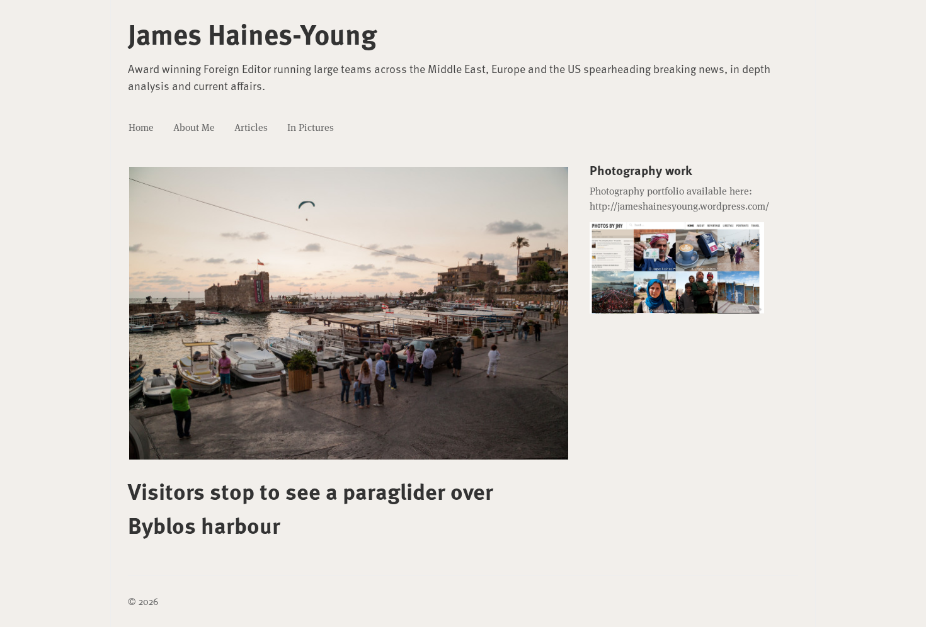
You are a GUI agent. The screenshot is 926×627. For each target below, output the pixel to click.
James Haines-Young (252, 34)
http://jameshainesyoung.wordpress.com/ (679, 206)
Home (141, 127)
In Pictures (310, 127)
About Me (194, 127)
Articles (251, 127)
